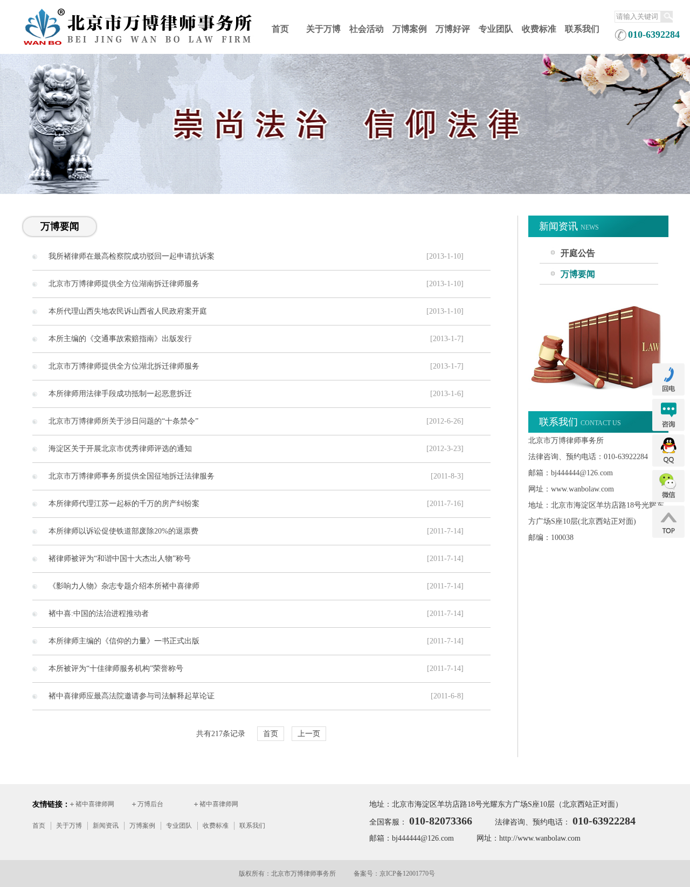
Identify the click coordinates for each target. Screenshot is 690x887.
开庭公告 (578, 253)
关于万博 (323, 28)
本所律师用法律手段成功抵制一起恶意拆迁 (120, 394)
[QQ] (668, 465)
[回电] (668, 394)
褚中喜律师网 (94, 804)
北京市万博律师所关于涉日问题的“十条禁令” (123, 421)
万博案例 (409, 28)
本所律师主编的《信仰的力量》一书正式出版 (124, 641)
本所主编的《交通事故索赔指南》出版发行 (120, 339)
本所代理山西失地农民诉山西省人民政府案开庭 (128, 311)
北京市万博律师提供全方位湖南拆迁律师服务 (124, 284)
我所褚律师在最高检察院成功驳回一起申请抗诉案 (132, 256)
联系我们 (582, 28)
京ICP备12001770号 (407, 873)
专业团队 (496, 28)
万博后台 (150, 804)
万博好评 (453, 28)
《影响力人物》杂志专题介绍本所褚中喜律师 (124, 586)
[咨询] (668, 429)
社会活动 (366, 28)
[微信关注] (668, 500)
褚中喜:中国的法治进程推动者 (99, 613)
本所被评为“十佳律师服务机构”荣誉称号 (116, 668)
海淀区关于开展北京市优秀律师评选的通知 (120, 449)
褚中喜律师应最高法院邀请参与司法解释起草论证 (132, 696)
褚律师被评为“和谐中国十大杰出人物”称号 (120, 559)
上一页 (309, 734)
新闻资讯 (106, 825)
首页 (280, 28)
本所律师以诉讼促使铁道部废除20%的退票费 (123, 531)
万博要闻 (578, 274)
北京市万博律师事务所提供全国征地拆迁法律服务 (132, 476)
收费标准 (539, 28)
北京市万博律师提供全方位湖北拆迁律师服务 (124, 366)
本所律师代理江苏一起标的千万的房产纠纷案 (124, 504)
